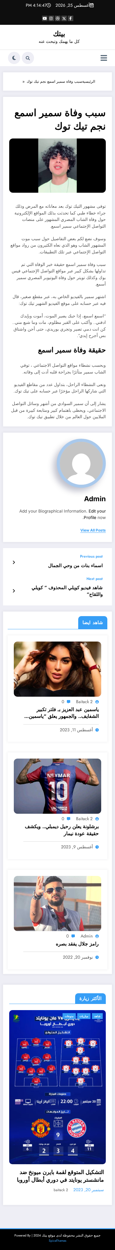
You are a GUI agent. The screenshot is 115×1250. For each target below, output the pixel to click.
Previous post (91, 556)
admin (95, 498)
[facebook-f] (70, 18)
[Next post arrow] (13, 591)
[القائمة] (104, 58)
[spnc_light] (14, 58)
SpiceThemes (57, 1133)
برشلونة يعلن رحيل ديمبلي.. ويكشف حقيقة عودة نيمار (62, 830)
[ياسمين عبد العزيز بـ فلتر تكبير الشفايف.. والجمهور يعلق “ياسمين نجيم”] (57, 669)
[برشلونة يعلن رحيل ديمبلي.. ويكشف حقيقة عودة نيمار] (57, 786)
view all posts (93, 530)
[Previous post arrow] (13, 562)
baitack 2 (84, 702)
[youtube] (45, 18)
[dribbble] (57, 18)
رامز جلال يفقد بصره (77, 944)
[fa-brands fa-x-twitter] (64, 18)
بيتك (59, 34)
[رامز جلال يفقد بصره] (57, 903)
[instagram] (51, 18)
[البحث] (28, 58)
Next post (94, 579)
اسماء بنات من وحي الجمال (75, 565)
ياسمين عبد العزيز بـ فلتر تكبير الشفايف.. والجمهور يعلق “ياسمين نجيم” (64, 713)
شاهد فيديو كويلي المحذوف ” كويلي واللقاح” (67, 591)
